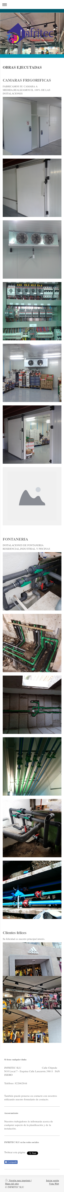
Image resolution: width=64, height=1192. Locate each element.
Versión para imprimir (19, 1180)
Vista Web (54, 1183)
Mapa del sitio (12, 1183)
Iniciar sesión (52, 1180)
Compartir (12, 1162)
